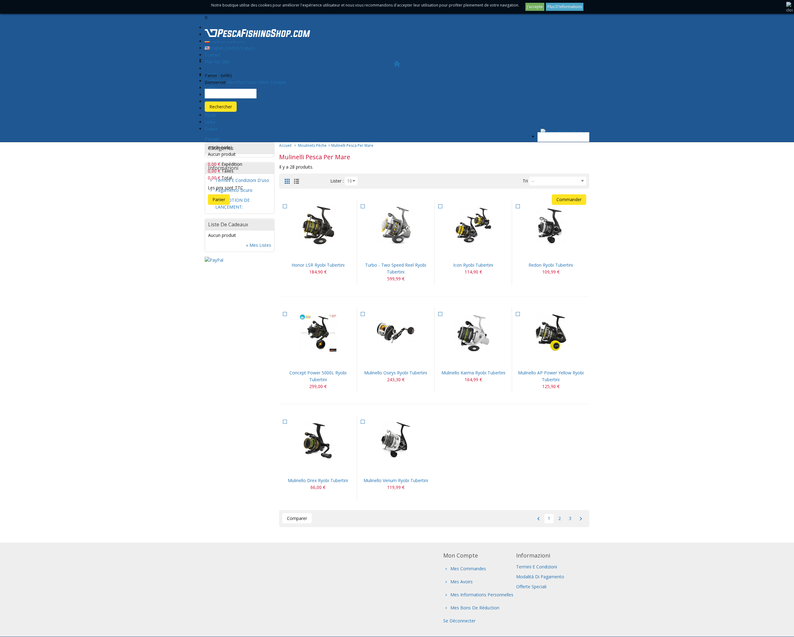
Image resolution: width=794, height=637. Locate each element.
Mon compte (460, 555)
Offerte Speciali (531, 587)
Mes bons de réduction (474, 608)
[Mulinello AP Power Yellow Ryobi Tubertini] (550, 332)
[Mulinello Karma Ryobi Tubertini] (473, 332)
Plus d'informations (564, 6)
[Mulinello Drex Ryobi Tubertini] (318, 440)
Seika (210, 122)
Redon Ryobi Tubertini (551, 265)
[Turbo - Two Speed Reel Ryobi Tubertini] (395, 225)
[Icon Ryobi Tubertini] (473, 225)
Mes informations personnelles (481, 595)
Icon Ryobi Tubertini (473, 265)
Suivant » (581, 518)
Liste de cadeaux (228, 224)
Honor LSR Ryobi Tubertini (318, 265)
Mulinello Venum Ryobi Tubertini (396, 480)
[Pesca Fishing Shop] (257, 34)
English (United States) (232, 48)
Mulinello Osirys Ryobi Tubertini (395, 373)
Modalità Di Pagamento (540, 577)
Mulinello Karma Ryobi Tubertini (473, 373)
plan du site (217, 62)
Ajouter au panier (310, 254)
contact (213, 55)
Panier (212, 139)
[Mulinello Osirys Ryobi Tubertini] (395, 332)
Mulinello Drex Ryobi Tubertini (318, 480)
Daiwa (211, 129)
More (325, 254)
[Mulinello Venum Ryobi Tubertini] (395, 440)
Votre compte (272, 82)
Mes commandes (468, 568)
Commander (569, 199)
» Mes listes (258, 245)
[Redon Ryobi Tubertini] (550, 225)
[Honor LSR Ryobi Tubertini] (318, 225)
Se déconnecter (459, 621)
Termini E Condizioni (536, 567)
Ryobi (210, 115)
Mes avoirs (461, 582)
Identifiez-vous (242, 82)
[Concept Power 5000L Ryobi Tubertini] (318, 332)
